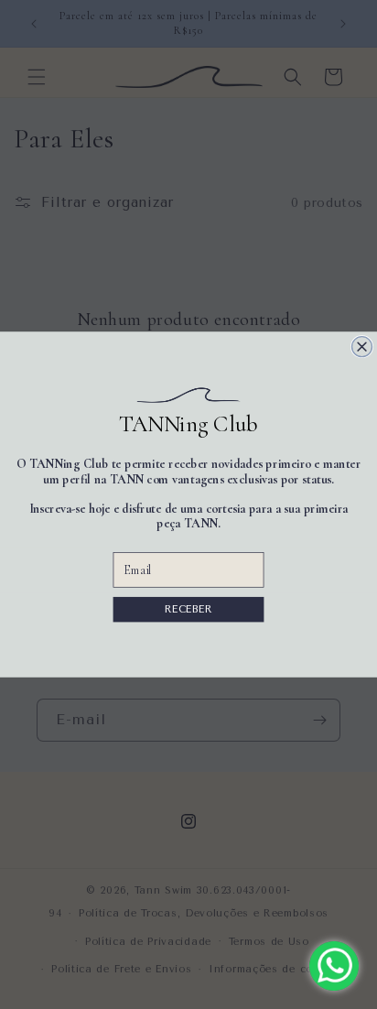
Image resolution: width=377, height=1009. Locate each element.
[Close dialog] (362, 347)
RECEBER (188, 609)
